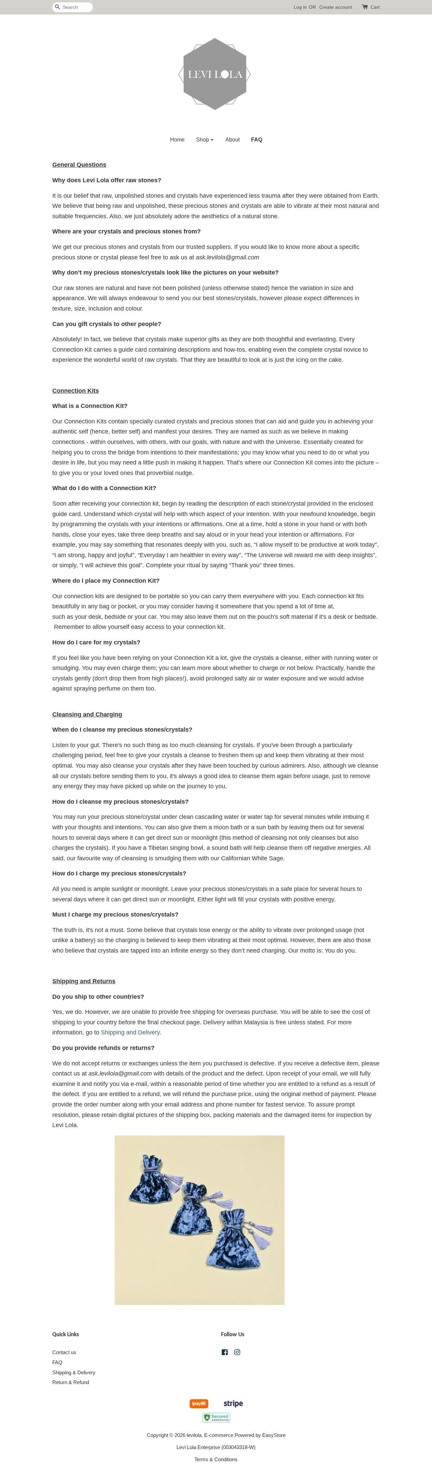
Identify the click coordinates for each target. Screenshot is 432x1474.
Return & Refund (70, 1382)
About (232, 139)
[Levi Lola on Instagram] (237, 1353)
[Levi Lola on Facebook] (224, 1353)
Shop (203, 139)
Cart (375, 7)
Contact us (64, 1352)
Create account (335, 7)
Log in (300, 7)
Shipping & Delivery (74, 1372)
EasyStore (274, 1435)
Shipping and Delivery (130, 1032)
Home (177, 139)
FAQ (256, 139)
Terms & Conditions (216, 1459)
